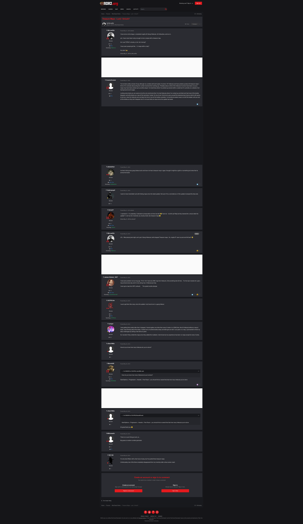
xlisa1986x (111, 343)
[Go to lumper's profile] (110, 329)
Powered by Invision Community (151, 520)
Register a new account (128, 490)
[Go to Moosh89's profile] (110, 368)
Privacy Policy (145, 516)
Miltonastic (111, 433)
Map (116, 9)
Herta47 (111, 210)
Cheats (128, 9)
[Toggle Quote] (122, 371)
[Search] (165, 9)
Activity (135, 9)
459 (111, 290)
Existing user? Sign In (185, 3)
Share (187, 24)
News (122, 9)
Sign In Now (175, 490)
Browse (103, 9)
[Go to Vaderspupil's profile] (110, 195)
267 (111, 223)
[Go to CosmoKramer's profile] (110, 85)
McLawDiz (111, 23)
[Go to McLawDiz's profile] (104, 24)
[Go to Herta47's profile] (110, 215)
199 (111, 44)
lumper (111, 324)
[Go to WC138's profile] (110, 460)
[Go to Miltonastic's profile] (110, 438)
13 (110, 180)
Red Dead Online (119, 25)
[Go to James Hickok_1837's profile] (110, 282)
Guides (110, 9)
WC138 (111, 455)
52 (110, 314)
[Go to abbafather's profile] (110, 172)
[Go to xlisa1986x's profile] (110, 349)
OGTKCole (111, 300)
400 (111, 377)
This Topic (160, 9)
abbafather (111, 167)
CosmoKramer (111, 80)
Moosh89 (111, 363)
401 (111, 93)
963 (111, 337)
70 (110, 447)
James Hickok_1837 (111, 277)
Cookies (160, 516)
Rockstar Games (142, 518)
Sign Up (198, 3)
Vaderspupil (111, 190)
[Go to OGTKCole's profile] (110, 305)
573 (111, 203)
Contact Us (153, 516)
